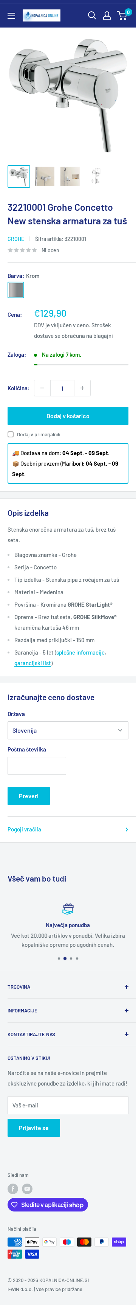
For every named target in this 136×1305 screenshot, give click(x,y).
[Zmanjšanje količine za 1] (42, 388)
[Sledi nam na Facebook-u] (13, 1189)
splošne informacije (80, 652)
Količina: (18, 388)
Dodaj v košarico (68, 415)
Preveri (29, 795)
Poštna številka (27, 749)
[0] (122, 15)
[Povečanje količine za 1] (82, 388)
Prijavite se (34, 1127)
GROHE (16, 239)
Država (16, 713)
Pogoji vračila (24, 829)
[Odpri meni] (11, 16)
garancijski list (32, 662)
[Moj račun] (107, 15)
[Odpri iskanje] (92, 15)
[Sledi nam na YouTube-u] (27, 1189)
